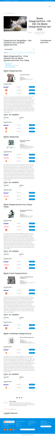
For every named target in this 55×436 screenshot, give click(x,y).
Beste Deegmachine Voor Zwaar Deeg (12, 65)
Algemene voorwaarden (32, 422)
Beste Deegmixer (8, 64)
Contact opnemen (19, 423)
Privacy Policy (30, 423)
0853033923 (15, 0)
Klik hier (32, 90)
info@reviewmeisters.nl (8, 0)
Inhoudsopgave (8, 49)
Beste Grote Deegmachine (10, 66)
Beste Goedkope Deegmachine (10, 67)
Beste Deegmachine (8, 63)
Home (50, 6)
